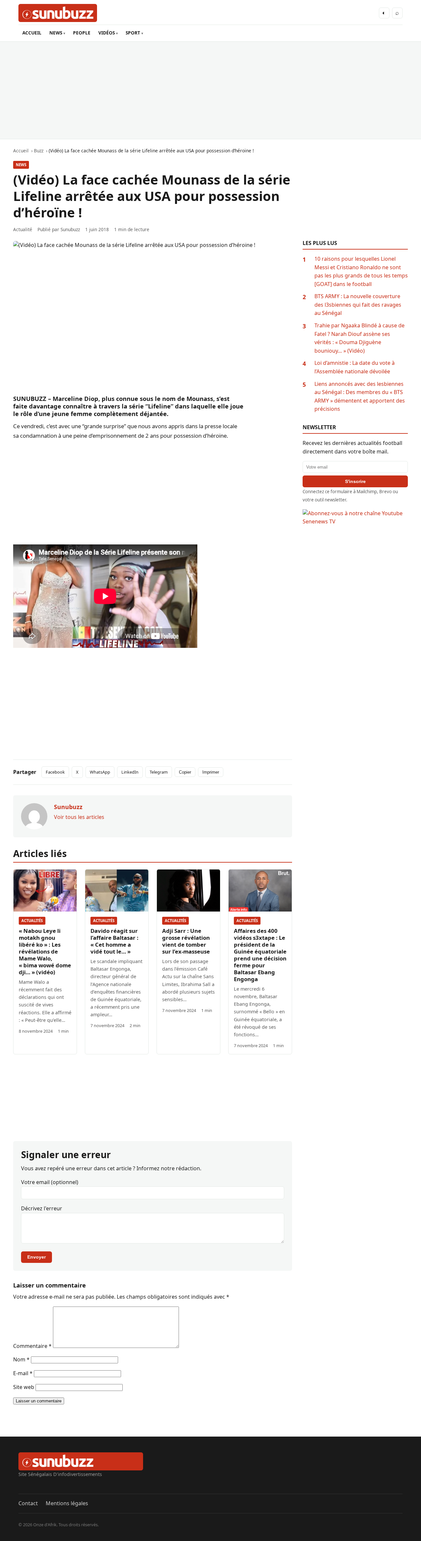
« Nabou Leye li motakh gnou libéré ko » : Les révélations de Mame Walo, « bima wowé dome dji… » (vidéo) (45, 951)
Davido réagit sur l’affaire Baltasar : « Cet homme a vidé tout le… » (114, 941)
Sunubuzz (70, 229)
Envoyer (36, 1257)
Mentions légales (67, 1503)
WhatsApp (100, 772)
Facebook (55, 772)
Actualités (32, 920)
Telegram (159, 772)
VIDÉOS (106, 33)
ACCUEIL (31, 33)
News (21, 164)
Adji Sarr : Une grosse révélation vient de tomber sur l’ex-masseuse (186, 941)
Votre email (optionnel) (49, 1182)
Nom (21, 1359)
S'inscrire (355, 481)
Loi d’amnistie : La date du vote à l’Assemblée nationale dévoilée (354, 367)
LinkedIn (129, 772)
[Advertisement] (210, 90)
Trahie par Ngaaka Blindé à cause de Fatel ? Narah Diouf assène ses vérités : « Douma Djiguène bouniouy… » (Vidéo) (359, 338)
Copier (185, 772)
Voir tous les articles (79, 817)
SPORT (133, 33)
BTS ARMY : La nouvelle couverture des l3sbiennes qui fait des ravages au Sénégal (357, 305)
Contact (28, 1503)
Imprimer (210, 772)
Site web (23, 1387)
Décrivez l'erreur (41, 1208)
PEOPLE (81, 33)
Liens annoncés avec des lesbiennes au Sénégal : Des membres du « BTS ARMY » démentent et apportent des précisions (359, 396)
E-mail (23, 1373)
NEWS (55, 33)
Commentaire (32, 1346)
